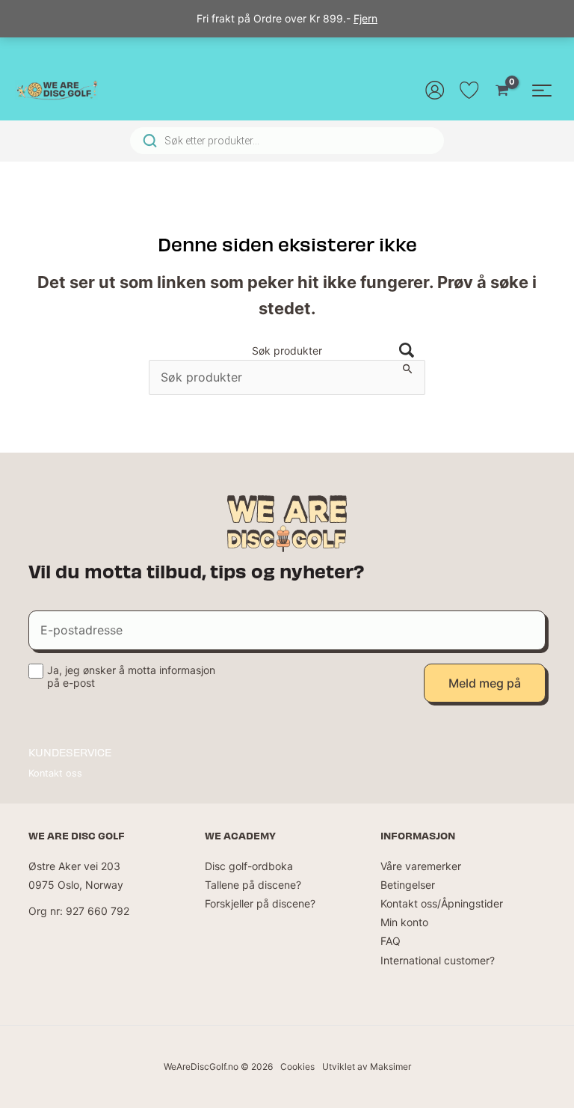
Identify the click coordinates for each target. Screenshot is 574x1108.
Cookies (297, 1066)
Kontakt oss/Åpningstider (441, 903)
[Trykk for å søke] (406, 351)
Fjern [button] (365, 18)
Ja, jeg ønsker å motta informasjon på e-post (131, 676)
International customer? (437, 960)
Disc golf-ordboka (249, 866)
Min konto (404, 922)
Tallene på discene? (253, 884)
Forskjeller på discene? (260, 903)
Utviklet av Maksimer (366, 1066)
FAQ (390, 940)
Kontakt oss (55, 773)
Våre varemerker (420, 866)
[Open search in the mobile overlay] (287, 140)
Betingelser (407, 884)
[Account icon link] (435, 90)
